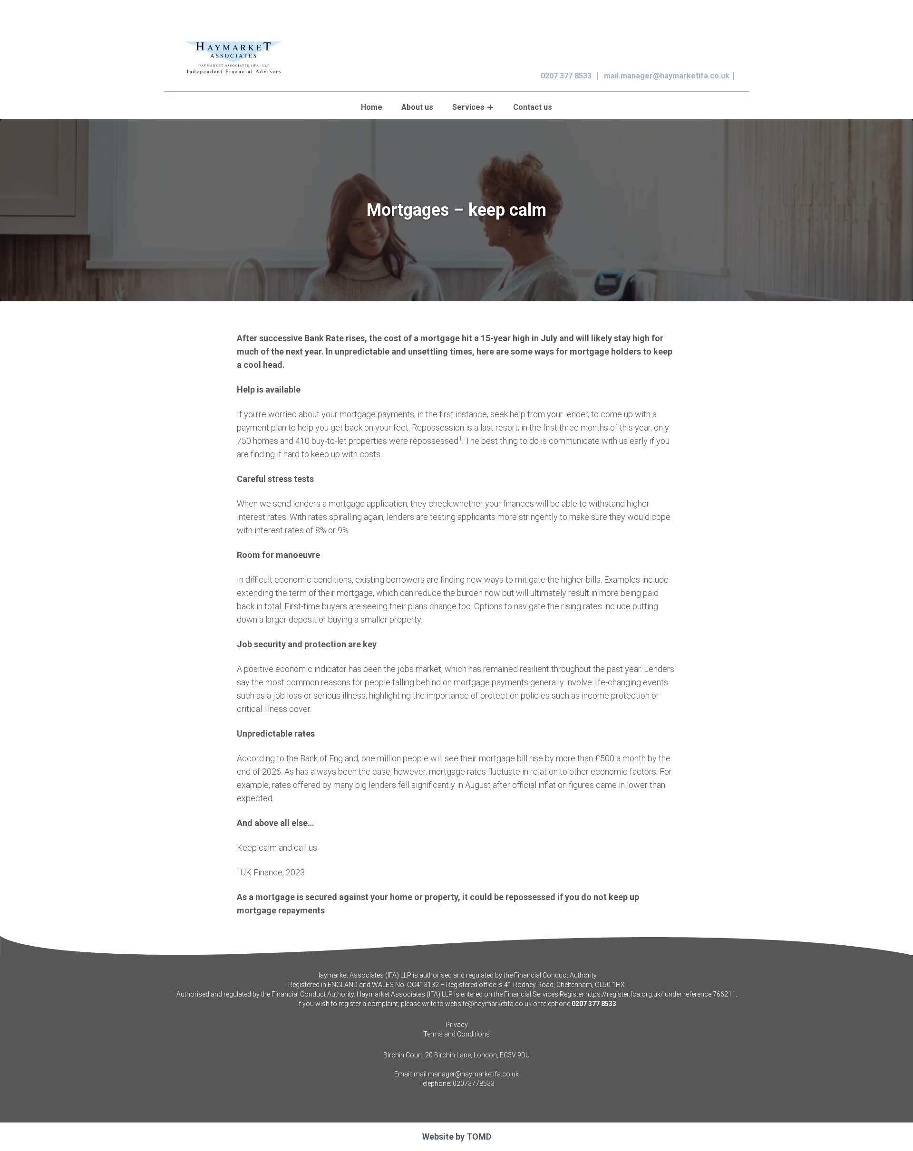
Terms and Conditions (456, 1034)
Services (468, 107)
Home (371, 107)
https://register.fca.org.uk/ (624, 994)
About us (417, 107)
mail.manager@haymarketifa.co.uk (666, 75)
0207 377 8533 (566, 75)
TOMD (478, 1136)
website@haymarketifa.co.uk (488, 1003)
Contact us (532, 107)
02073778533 (474, 1083)
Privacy (457, 1024)
